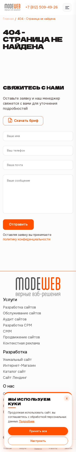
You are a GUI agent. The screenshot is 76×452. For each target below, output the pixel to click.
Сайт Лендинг (15, 377)
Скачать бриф (26, 121)
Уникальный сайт (17, 359)
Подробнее (26, 421)
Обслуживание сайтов (22, 313)
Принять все (38, 431)
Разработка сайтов (19, 307)
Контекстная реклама (21, 343)
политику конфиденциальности (26, 239)
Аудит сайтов (15, 319)
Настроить (38, 441)
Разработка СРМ (17, 325)
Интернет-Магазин (19, 365)
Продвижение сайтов (21, 337)
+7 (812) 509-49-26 (41, 7)
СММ (7, 331)
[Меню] (67, 7)
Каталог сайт (14, 371)
